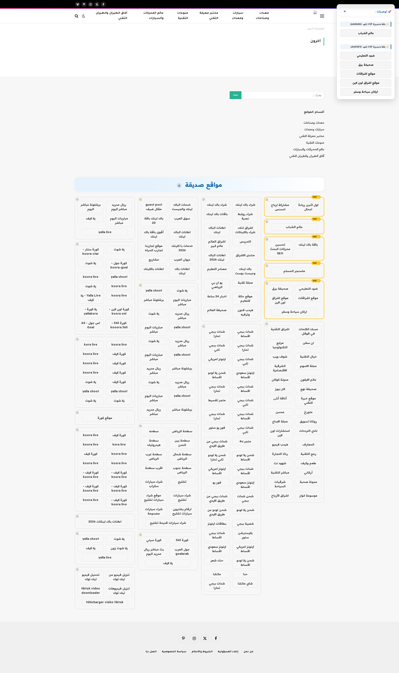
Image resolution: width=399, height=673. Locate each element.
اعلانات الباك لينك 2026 (216, 257)
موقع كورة (104, 418)
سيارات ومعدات (237, 16)
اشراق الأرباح (280, 495)
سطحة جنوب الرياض (182, 470)
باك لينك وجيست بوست (245, 271)
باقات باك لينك (217, 214)
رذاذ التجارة (280, 454)
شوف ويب (280, 356)
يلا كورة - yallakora (91, 311)
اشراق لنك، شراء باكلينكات (245, 230)
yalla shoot (153, 290)
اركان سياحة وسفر (294, 312)
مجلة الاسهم (308, 366)
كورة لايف (119, 354)
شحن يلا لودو (245, 510)
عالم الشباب (294, 227)
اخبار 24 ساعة (217, 296)
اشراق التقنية (280, 329)
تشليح (182, 482)
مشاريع (154, 259)
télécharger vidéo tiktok (104, 602)
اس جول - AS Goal (90, 325)
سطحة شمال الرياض (182, 456)
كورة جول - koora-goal (119, 265)
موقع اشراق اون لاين (280, 300)
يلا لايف (168, 563)
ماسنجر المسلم (294, 271)
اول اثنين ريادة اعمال (308, 207)
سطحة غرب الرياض (153, 456)
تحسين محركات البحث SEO (280, 249)
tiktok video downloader (90, 591)
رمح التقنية (308, 454)
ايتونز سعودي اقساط (245, 375)
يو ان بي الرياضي (216, 285)
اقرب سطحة (154, 468)
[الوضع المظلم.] (83, 16)
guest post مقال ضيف (153, 207)
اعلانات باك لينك (182, 271)
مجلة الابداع (280, 421)
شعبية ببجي (245, 523)
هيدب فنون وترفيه (245, 312)
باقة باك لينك (308, 244)
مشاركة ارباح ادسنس (280, 207)
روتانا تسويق (308, 421)
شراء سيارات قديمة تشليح (168, 523)
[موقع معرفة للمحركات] (298, 16)
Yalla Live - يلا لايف (91, 298)
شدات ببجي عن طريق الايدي (216, 443)
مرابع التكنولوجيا (280, 345)
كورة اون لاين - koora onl (119, 311)
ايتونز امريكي (217, 359)
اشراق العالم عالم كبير (216, 244)
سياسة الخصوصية (174, 652)
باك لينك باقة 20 (153, 221)
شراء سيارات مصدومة (154, 511)
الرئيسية (320, 29)
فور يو (217, 482)
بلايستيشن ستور (245, 535)
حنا (245, 574)
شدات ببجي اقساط (245, 334)
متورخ (308, 412)
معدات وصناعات (262, 16)
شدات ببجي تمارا (217, 334)
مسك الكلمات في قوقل (308, 331)
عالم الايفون (308, 379)
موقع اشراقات (308, 298)
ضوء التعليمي (308, 288)
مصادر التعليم (217, 269)
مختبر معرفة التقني (209, 16)
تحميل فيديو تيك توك (90, 577)
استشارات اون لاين (280, 433)
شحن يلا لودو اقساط (217, 375)
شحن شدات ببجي (245, 498)
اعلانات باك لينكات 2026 (104, 521)
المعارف (308, 444)
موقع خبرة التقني (308, 400)
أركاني (308, 472)
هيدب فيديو (280, 444)
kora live (90, 344)
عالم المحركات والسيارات (153, 16)
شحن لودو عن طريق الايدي (217, 512)
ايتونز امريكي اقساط (217, 471)
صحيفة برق (280, 288)
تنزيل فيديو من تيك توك (119, 577)
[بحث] (77, 16)
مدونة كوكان (280, 379)
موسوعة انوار (308, 495)
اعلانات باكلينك (154, 269)
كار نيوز (280, 389)
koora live (90, 277)
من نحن (248, 652)
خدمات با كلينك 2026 (182, 248)
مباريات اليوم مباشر (182, 302)
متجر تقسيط (217, 400)
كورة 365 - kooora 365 (119, 325)
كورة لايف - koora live (119, 475)
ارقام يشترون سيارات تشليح (182, 511)
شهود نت (280, 463)
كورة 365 (182, 540)
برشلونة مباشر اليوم (91, 207)
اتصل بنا (151, 652)
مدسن (280, 412)
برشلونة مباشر (154, 300)
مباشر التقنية (280, 472)
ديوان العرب (182, 259)
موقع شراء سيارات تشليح (154, 497)
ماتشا (217, 574)
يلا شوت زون (119, 548)
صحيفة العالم (217, 310)
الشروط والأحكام (202, 652)
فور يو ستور (217, 427)
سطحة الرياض (182, 431)
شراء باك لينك (245, 205)
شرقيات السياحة (280, 484)
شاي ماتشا (245, 583)
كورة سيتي (153, 540)
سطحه (154, 431)
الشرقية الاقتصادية (280, 368)
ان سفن (308, 343)
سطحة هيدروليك (153, 443)
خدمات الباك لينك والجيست (182, 207)
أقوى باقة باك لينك (154, 234)
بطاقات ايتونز (217, 523)
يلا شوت (182, 290)
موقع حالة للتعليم (245, 298)
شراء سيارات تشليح (182, 497)
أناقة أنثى (280, 398)
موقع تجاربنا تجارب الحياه (154, 248)
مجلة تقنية (245, 282)
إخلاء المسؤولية (228, 652)
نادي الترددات (308, 431)
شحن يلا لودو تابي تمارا (217, 457)
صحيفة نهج (308, 389)
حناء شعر (217, 560)
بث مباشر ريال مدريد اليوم (154, 552)
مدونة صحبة (308, 482)
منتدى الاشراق (245, 255)
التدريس (245, 241)
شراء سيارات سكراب (154, 484)
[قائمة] (322, 16)
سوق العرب (182, 218)
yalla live (104, 232)
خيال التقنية (308, 356)
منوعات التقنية (182, 16)
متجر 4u (245, 441)
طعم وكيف (308, 463)
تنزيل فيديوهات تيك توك (119, 591)
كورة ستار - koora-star (90, 251)
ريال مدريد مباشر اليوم (119, 207)
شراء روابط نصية (245, 216)
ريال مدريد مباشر (182, 316)
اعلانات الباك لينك (216, 230)
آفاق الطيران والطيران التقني (111, 16)
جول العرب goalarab (182, 552)
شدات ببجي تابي (217, 347)
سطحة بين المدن (182, 443)
